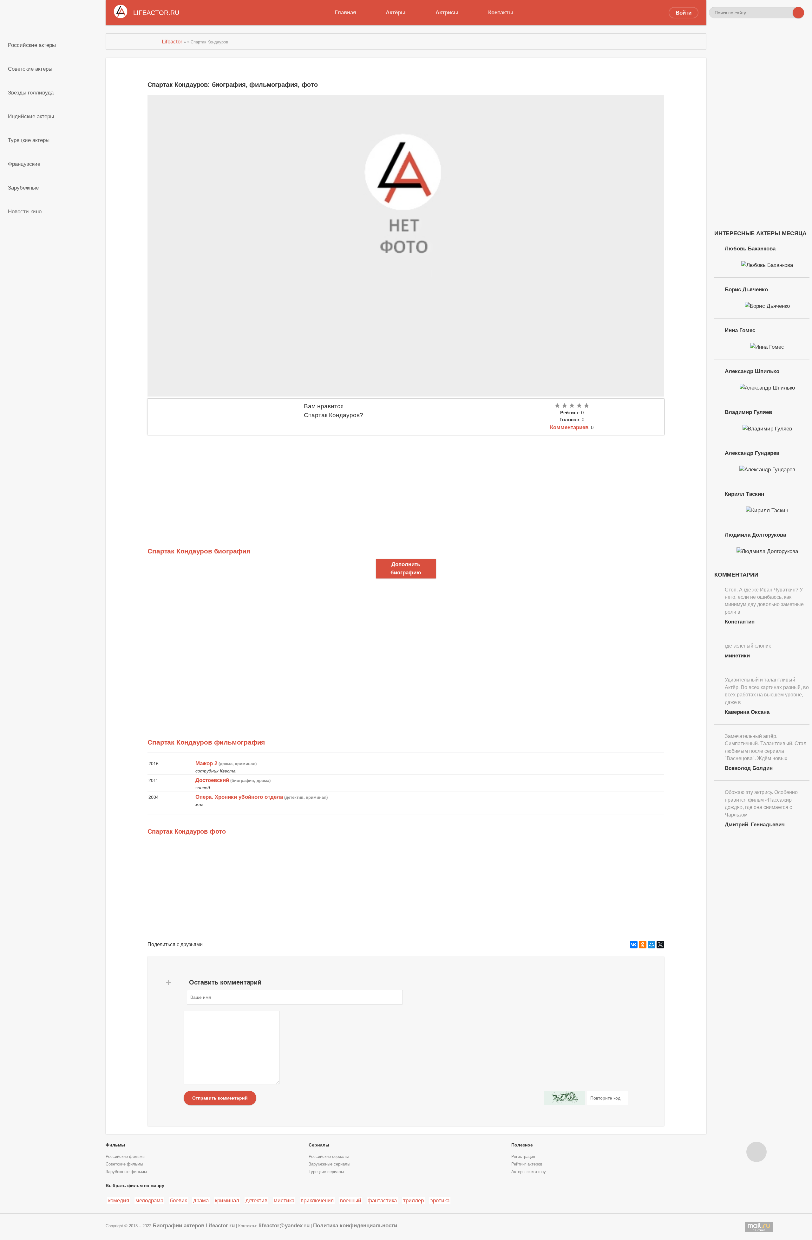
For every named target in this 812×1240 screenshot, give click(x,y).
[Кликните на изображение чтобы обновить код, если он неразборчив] (564, 1098)
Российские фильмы (125, 1156)
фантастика (382, 1200)
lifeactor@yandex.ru (284, 1225)
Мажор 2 (206, 763)
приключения (317, 1200)
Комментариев (569, 427)
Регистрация (523, 1156)
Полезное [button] (522, 1144)
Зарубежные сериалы (329, 1164)
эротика (439, 1200)
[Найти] (798, 12)
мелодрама (149, 1200)
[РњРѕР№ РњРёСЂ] (651, 944)
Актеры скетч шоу (528, 1172)
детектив (256, 1200)
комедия (118, 1200)
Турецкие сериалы (326, 1172)
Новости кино (25, 211)
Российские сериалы (329, 1156)
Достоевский (212, 780)
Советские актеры (30, 69)
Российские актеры (32, 45)
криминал (227, 1200)
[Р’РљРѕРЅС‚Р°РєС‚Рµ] (634, 944)
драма (201, 1200)
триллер (413, 1200)
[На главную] (130, 41)
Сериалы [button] (319, 1144)
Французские (24, 164)
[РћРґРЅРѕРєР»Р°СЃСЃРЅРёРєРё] (642, 944)
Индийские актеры (31, 116)
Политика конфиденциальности (355, 1225)
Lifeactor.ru (220, 1225)
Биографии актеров (178, 1225)
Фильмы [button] (115, 1144)
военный (350, 1200)
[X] (660, 944)
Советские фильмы (124, 1164)
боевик (178, 1200)
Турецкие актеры (28, 140)
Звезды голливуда (31, 92)
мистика (284, 1200)
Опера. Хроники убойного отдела (239, 797)
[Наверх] (756, 1152)
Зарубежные (23, 187)
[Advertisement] (337, 482)
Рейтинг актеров (526, 1164)
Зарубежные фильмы (126, 1172)
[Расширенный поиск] (787, 12)
